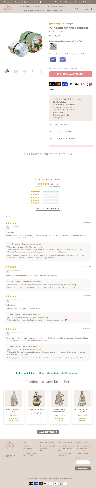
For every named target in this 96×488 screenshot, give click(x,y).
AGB (59, 451)
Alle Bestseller (48, 432)
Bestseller (26, 6)
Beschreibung (61, 125)
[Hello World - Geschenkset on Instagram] (8, 456)
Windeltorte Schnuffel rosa (59, 410)
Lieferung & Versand (64, 139)
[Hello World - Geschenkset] (8, 8)
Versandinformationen (66, 446)
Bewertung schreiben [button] (48, 208)
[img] (11, 223)
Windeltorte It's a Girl (14, 410)
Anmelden (83, 468)
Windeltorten (41, 6)
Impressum (62, 456)
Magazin (58, 2)
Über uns (68, 2)
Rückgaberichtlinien (65, 448)
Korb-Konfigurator (34, 11)
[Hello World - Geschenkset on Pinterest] (11, 456)
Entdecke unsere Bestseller (48, 381)
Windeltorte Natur (37, 409)
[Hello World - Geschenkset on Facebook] (6, 456)
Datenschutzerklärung (66, 453)
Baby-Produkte (54, 11)
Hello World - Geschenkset (38, 479)
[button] (54, 24)
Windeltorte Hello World (82, 410)
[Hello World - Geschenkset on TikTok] (14, 456)
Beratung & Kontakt (83, 2)
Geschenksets (58, 6)
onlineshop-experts (65, 479)
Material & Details (63, 132)
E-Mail (79, 458)
